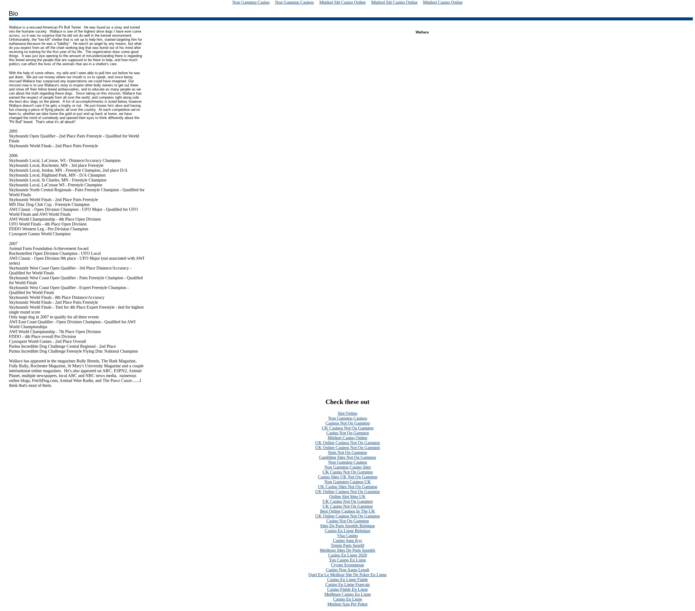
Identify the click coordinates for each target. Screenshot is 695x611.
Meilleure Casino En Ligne (347, 594)
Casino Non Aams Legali (347, 570)
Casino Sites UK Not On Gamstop (347, 477)
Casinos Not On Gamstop (348, 423)
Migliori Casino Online (347, 437)
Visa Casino (347, 535)
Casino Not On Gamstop (347, 433)
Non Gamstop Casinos (347, 418)
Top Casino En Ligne (347, 560)
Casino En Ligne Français (347, 584)
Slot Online (347, 413)
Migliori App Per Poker (347, 604)
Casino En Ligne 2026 (347, 555)
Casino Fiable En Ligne (347, 589)
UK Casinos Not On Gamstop (348, 428)
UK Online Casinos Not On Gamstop (347, 442)
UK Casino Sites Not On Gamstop (347, 486)
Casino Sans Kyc (347, 540)
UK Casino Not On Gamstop (348, 472)
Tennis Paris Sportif (347, 545)
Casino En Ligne (347, 599)
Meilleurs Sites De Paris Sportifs (347, 550)
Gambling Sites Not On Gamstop (347, 457)
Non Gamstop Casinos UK (347, 482)
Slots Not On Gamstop (347, 452)
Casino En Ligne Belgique (347, 530)
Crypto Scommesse (347, 565)
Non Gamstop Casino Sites (347, 467)
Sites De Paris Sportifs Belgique (347, 526)
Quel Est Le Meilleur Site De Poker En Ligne (347, 574)
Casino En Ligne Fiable (347, 579)
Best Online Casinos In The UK (347, 511)
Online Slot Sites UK (347, 496)
